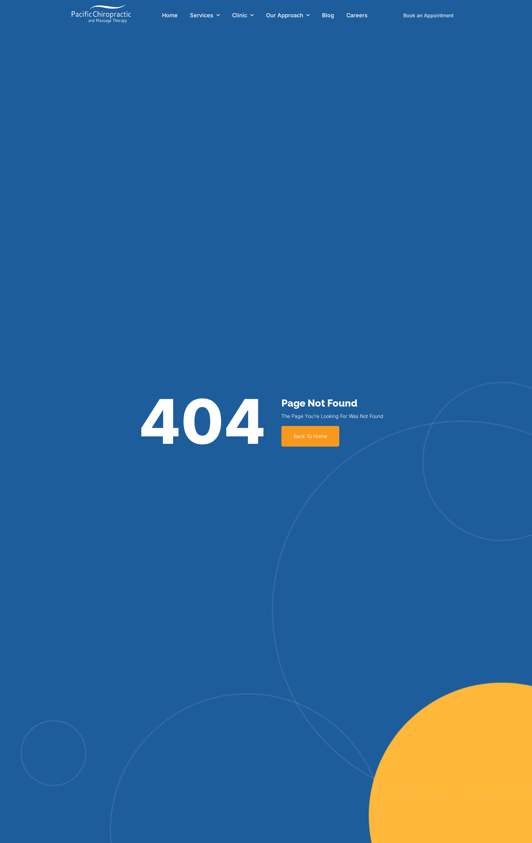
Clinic (239, 15)
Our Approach (284, 15)
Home (170, 15)
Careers (357, 15)
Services (201, 15)
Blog (328, 15)
